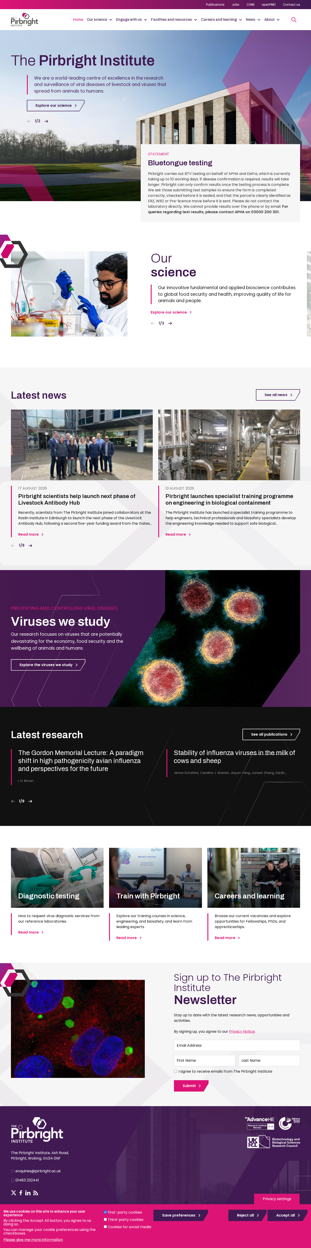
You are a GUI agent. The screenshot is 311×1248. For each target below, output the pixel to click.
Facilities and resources (171, 19)
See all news (276, 394)
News (250, 19)
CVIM (250, 4)
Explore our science (54, 105)
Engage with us (129, 19)
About (269, 19)
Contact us (291, 4)
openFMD (269, 4)
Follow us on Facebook (21, 1192)
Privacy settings (277, 1198)
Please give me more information (33, 1239)
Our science (97, 19)
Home (78, 19)
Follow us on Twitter (13, 1192)
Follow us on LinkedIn (28, 1192)
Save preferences (178, 1215)
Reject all (245, 1215)
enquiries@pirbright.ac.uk (38, 1171)
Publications (215, 4)
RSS (35, 1192)
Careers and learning (219, 19)
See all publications (269, 734)
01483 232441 (27, 1180)
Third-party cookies (125, 1219)
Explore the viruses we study (46, 664)
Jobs (235, 4)
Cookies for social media (129, 1227)
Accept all (285, 1215)
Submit (189, 1085)
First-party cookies (125, 1212)
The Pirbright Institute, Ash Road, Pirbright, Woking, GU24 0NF (40, 1155)
